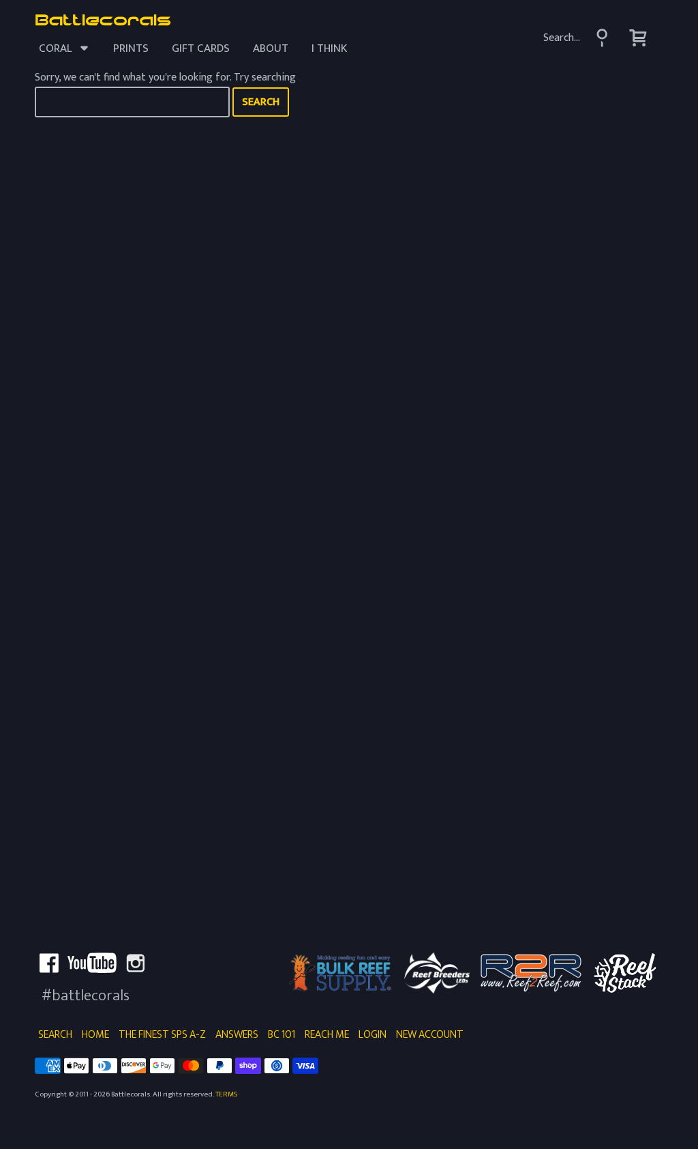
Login (372, 1035)
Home (95, 1035)
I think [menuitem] (329, 48)
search (260, 102)
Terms (226, 1094)
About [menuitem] (270, 48)
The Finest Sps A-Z (162, 1035)
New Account (430, 1035)
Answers (236, 1035)
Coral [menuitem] (55, 48)
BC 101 (281, 1035)
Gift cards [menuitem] (201, 48)
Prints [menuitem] (131, 48)
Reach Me (327, 1035)
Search (55, 1035)
